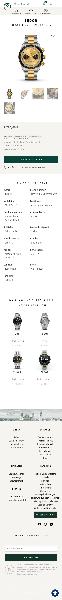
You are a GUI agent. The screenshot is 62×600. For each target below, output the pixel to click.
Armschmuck (45, 447)
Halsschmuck (45, 451)
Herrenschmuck (45, 440)
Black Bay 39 (17, 379)
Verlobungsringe (16, 474)
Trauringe (16, 477)
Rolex (16, 437)
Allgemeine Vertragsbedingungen (45, 493)
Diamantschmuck (45, 444)
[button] (40, 4)
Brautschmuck (16, 480)
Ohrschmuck (45, 454)
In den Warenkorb (31, 159)
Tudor (31, 20)
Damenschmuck (45, 437)
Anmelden (31, 557)
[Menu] (56, 4)
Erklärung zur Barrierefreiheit (45, 497)
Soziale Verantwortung (45, 474)
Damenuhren (17, 444)
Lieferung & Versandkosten (45, 501)
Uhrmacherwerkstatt (17, 500)
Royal (44, 341)
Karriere (45, 480)
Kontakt (45, 477)
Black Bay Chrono (13, 205)
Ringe (45, 458)
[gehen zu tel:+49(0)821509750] (47, 4)
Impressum (45, 487)
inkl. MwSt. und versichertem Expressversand (22, 136)
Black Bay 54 (17, 341)
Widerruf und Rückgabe (45, 508)
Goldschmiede (16, 496)
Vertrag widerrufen (45, 514)
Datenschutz (45, 484)
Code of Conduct (45, 504)
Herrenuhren (17, 447)
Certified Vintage (17, 440)
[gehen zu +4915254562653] (51, 4)
